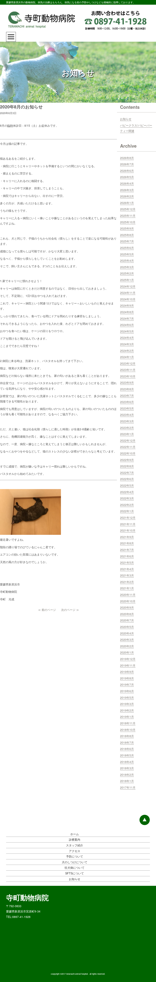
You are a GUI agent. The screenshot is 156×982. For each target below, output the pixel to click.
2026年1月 (127, 203)
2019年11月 (127, 665)
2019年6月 (127, 691)
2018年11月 (127, 723)
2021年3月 (127, 575)
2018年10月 (127, 730)
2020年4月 (127, 633)
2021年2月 (127, 582)
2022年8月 (127, 466)
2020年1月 (127, 652)
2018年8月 (127, 736)
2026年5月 (127, 177)
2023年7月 (127, 395)
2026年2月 (127, 196)
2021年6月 (127, 556)
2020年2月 (127, 646)
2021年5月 (127, 562)
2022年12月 (127, 440)
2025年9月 (127, 228)
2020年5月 (127, 627)
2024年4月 (127, 338)
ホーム (74, 834)
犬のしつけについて (74, 862)
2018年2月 (127, 775)
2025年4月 (127, 260)
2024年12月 (127, 286)
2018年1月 (127, 781)
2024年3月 (127, 344)
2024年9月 (127, 305)
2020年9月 (127, 607)
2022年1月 (127, 511)
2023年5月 (127, 408)
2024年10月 (127, 299)
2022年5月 (127, 485)
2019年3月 (127, 704)
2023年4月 (127, 415)
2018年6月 (127, 749)
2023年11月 (127, 370)
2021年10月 (127, 530)
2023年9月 (127, 382)
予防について (74, 856)
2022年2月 (127, 505)
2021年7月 (127, 550)
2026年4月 (127, 183)
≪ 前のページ (47, 610)
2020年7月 (127, 620)
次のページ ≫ (70, 610)
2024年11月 (127, 293)
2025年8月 (127, 235)
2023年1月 (127, 434)
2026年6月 (127, 171)
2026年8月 (127, 158)
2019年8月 (127, 678)
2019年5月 (127, 697)
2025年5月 (127, 254)
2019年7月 (127, 684)
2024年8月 (127, 312)
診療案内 (74, 839)
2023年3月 (127, 421)
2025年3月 (127, 267)
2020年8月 (127, 614)
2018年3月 (127, 768)
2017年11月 (127, 787)
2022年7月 (127, 473)
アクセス (74, 851)
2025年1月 (127, 280)
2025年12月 (127, 209)
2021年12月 (127, 518)
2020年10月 (127, 601)
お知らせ (125, 119)
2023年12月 (127, 363)
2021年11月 (127, 524)
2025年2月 (127, 273)
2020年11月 (127, 595)
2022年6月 (127, 479)
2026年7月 (127, 164)
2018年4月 (127, 762)
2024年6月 (127, 325)
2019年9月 (127, 672)
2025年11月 (127, 216)
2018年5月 (127, 755)
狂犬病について (74, 867)
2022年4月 (127, 492)
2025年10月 (127, 222)
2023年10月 (127, 376)
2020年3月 (127, 640)
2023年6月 (127, 402)
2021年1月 (127, 588)
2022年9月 (127, 460)
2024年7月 (127, 318)
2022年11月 (127, 447)
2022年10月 (127, 453)
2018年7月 (127, 742)
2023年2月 (127, 428)
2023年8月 (127, 389)
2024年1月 (127, 357)
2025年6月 (127, 248)
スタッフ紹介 (74, 845)
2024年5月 (127, 331)
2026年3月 (127, 190)
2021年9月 (127, 537)
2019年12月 (127, 659)
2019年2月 (127, 710)
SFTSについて (74, 873)
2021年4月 (127, 569)
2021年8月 (127, 543)
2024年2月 (127, 351)
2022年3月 (127, 498)
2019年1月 (127, 717)
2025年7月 (127, 241)
